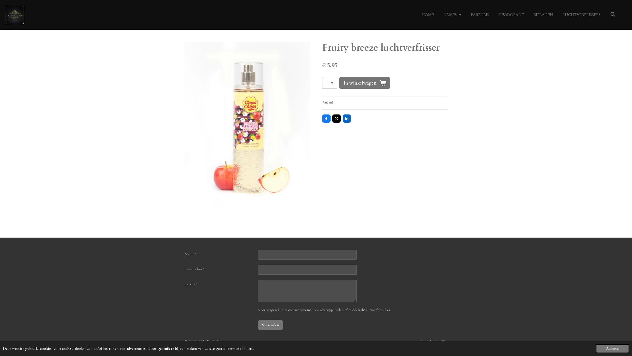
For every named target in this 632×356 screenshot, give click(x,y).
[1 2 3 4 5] (329, 83)
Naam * (190, 254)
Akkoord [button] (612, 348)
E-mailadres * (194, 269)
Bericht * (191, 284)
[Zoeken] (612, 14)
